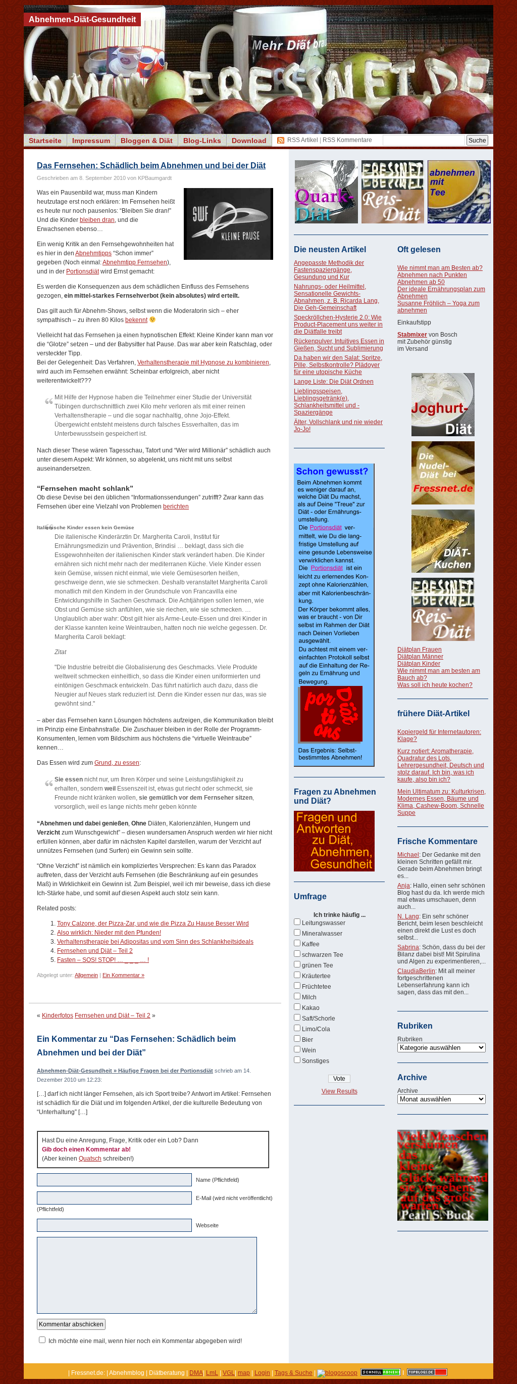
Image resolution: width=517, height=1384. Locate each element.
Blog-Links (202, 140)
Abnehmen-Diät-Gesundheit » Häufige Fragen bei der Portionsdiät (125, 1071)
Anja (403, 885)
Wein (309, 1050)
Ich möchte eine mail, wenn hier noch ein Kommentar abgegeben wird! (145, 1341)
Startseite (45, 140)
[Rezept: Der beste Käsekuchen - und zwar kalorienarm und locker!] (442, 541)
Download (249, 140)
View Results (339, 1091)
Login (262, 1372)
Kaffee (311, 944)
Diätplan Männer (420, 656)
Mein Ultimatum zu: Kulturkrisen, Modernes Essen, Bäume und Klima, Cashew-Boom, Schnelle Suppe (441, 802)
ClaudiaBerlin (416, 971)
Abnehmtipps (93, 253)
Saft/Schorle (318, 1018)
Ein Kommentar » (123, 975)
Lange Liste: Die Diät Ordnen (334, 381)
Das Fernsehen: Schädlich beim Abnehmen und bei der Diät (151, 165)
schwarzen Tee (322, 954)
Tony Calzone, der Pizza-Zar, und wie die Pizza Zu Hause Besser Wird (153, 923)
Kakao (311, 1007)
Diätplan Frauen (419, 649)
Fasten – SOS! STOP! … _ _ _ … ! (103, 959)
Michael (408, 854)
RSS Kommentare (347, 140)
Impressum (91, 140)
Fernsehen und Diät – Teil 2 (95, 950)
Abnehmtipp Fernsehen (134, 262)
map (244, 1372)
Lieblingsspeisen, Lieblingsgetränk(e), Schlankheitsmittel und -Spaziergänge (326, 402)
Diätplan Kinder (418, 663)
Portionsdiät (82, 271)
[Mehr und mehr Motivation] (442, 1218)
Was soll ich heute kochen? (435, 684)
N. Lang (408, 916)
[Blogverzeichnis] (337, 1372)
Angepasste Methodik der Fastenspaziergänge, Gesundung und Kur (329, 270)
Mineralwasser (322, 933)
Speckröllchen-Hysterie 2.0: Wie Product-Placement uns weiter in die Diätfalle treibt (338, 324)
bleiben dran (97, 219)
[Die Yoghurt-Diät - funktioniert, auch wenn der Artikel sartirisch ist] (442, 404)
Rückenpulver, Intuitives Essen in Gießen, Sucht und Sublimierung (339, 345)
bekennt (136, 320)
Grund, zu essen (116, 762)
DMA (196, 1372)
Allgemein (86, 975)
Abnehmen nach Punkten (432, 275)
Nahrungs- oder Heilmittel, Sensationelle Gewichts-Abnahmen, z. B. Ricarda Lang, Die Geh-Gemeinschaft (336, 297)
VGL (229, 1372)
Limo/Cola (316, 1029)
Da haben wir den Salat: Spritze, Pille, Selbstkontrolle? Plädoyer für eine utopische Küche (338, 365)
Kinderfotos (57, 1015)
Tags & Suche (294, 1372)
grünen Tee (317, 965)
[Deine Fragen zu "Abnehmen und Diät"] (334, 869)
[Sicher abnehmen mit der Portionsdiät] (334, 764)
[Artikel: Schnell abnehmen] (380, 1372)
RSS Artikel (302, 140)
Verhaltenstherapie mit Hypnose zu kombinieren (203, 362)
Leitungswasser (323, 923)
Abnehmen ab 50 (421, 282)
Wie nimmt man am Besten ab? (440, 267)
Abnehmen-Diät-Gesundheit (82, 19)
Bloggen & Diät (147, 140)
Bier (307, 1039)
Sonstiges (315, 1061)
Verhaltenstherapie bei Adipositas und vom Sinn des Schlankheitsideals (155, 941)
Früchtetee (316, 986)
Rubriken (410, 1039)
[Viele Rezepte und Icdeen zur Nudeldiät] (442, 472)
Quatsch (90, 1158)
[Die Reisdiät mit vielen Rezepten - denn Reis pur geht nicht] (442, 609)
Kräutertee (316, 976)
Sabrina (408, 947)
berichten (176, 506)
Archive (407, 1090)
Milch (309, 997)
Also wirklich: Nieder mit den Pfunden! (109, 932)
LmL (212, 1372)
